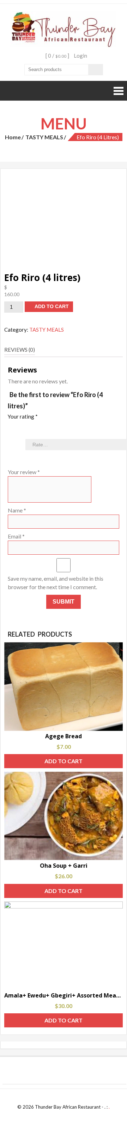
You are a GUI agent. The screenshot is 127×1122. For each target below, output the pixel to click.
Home (13, 137)
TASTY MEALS (44, 137)
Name (17, 510)
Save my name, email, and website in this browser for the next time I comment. (55, 582)
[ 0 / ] (56, 55)
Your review (24, 471)
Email (16, 536)
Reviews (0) (19, 349)
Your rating (23, 416)
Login (80, 55)
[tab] (19, 350)
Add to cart (52, 306)
